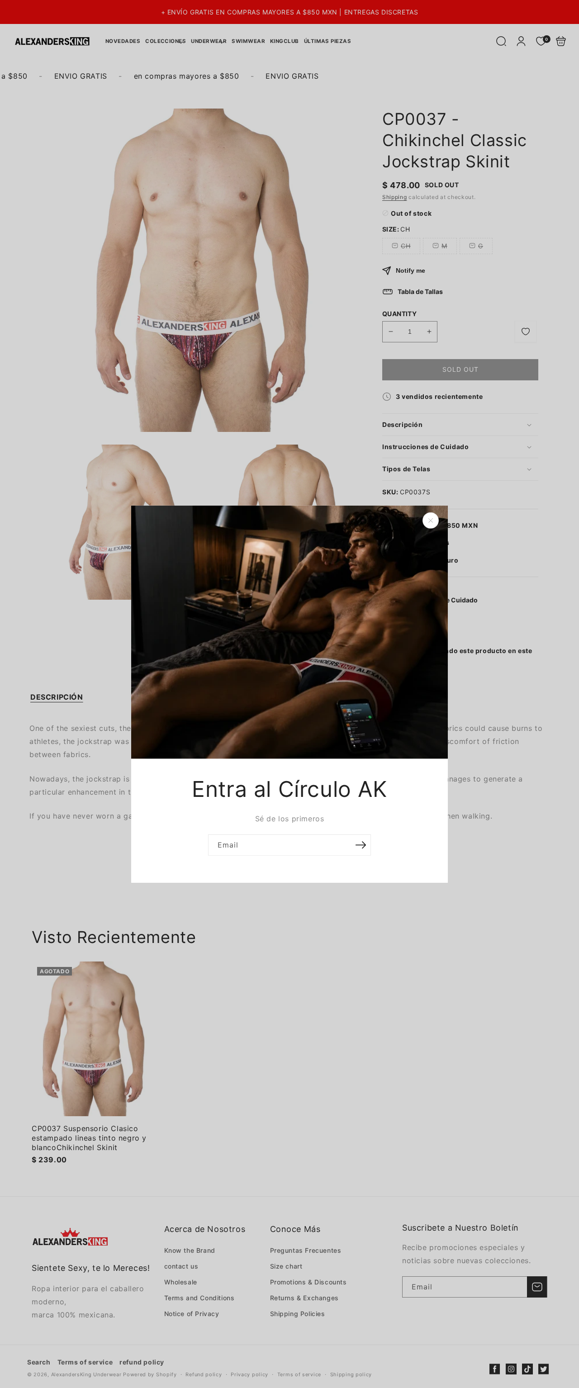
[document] (289, 693)
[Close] (430, 520)
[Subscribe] (360, 845)
